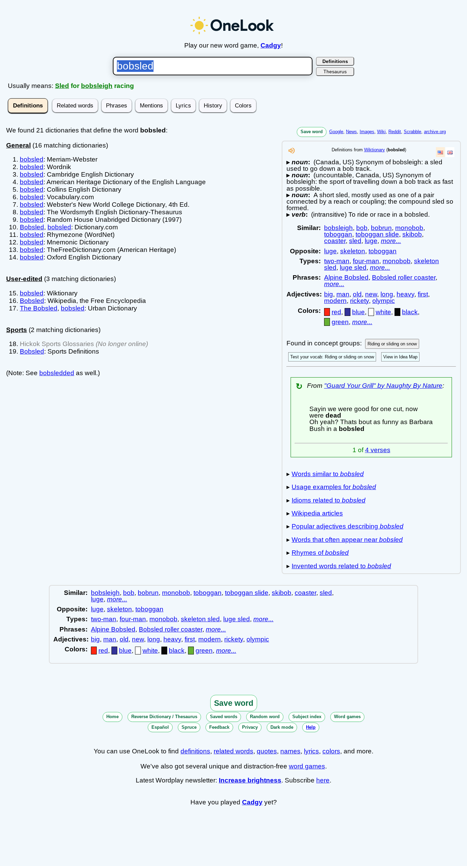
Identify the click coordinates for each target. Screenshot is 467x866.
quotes (267, 751)
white (383, 312)
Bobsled (32, 227)
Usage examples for (334, 487)
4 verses (377, 450)
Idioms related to (328, 500)
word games (307, 766)
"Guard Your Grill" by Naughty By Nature (383, 385)
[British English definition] (450, 152)
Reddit (394, 131)
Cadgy (271, 45)
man (342, 294)
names (290, 751)
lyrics (311, 751)
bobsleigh (96, 85)
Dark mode (281, 727)
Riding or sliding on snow (392, 343)
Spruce (189, 727)
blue (358, 312)
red (336, 312)
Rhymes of (320, 552)
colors (331, 751)
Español (160, 727)
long (387, 294)
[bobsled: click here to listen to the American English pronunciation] (292, 152)
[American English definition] (440, 152)
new (371, 294)
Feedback (219, 727)
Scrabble (412, 131)
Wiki (381, 131)
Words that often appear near (347, 539)
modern (335, 300)
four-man (366, 261)
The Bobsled (38, 308)
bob (362, 227)
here (323, 780)
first (423, 294)
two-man (336, 261)
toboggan (338, 234)
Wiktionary (374, 149)
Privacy (250, 727)
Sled (62, 85)
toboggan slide (377, 234)
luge (371, 240)
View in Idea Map (400, 356)
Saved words (223, 716)
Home (112, 716)
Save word (312, 131)
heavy (405, 294)
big (328, 294)
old (357, 294)
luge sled (353, 267)
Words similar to (328, 473)
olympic (383, 300)
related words (233, 751)
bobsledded (56, 373)
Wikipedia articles (317, 513)
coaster (335, 240)
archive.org (435, 131)
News (351, 131)
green (340, 322)
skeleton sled (200, 619)
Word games (347, 716)
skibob (412, 234)
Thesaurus (335, 71)
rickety (359, 300)
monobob (409, 227)
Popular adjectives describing (347, 526)
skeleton (352, 251)
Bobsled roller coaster (404, 277)
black (410, 312)
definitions (195, 751)
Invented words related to (341, 566)
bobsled (31, 159)
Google (336, 131)
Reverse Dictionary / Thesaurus (164, 716)
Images (367, 131)
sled (355, 240)
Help (311, 727)
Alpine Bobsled (346, 277)
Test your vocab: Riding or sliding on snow (332, 356)
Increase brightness (250, 780)
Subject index (306, 716)
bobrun (381, 227)
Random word (265, 716)
